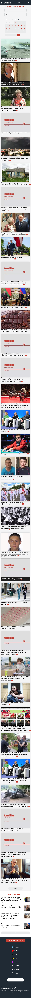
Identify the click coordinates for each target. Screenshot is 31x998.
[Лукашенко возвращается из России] (15, 297)
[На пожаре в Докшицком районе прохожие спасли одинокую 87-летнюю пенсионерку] (15, 174)
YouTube (16, 951)
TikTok (15, 954)
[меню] (29, 2)
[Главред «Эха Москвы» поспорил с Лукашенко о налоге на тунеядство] (15, 224)
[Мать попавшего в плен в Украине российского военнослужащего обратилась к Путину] (15, 99)
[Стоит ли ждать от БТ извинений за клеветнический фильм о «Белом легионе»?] (15, 519)
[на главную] (6, 2)
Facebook (16, 969)
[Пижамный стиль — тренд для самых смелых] (15, 594)
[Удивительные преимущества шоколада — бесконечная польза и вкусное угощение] (15, 321)
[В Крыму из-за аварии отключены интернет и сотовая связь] (15, 820)
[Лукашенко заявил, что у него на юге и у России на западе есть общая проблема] (15, 926)
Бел (19, 2)
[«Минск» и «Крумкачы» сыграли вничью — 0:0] (15, 124)
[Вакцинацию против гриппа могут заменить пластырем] (15, 618)
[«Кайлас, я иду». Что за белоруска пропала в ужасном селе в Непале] (15, 908)
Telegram (16, 947)
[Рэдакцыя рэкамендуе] (29, 894)
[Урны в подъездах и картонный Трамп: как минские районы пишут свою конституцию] (15, 669)
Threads (16, 973)
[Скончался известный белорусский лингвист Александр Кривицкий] (15, 569)
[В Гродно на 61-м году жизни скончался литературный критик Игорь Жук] (15, 74)
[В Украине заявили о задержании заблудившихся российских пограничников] (15, 469)
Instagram (16, 962)
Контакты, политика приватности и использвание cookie (12, 987)
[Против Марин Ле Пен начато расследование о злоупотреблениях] (15, 345)
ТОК (15, 958)
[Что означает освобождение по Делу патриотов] (15, 694)
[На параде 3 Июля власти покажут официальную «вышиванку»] (15, 493)
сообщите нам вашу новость (15, 940)
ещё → (15, 933)
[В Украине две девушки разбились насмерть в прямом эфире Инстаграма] (15, 796)
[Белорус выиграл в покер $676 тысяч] (15, 444)
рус (25, 2)
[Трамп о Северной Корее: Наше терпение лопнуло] (15, 248)
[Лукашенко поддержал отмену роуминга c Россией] (15, 421)
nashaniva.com (4, 992)
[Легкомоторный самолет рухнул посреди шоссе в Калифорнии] (15, 50)
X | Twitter (16, 965)
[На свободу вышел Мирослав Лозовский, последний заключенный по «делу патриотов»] (15, 745)
